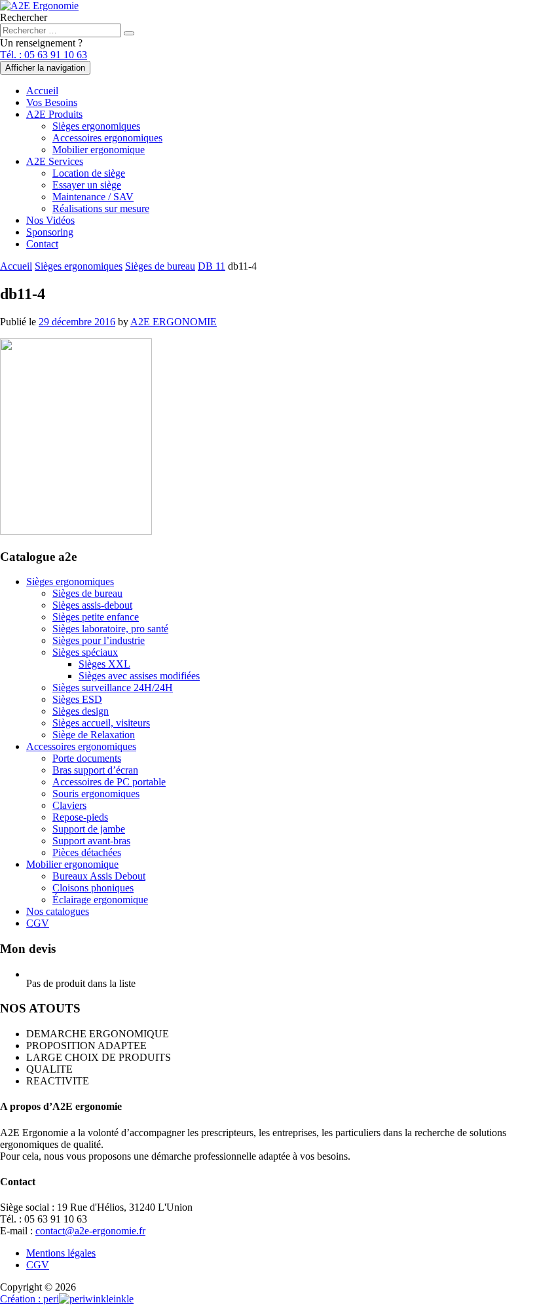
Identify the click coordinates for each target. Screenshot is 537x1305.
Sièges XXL (104, 664)
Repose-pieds (80, 817)
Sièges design (80, 711)
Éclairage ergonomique (100, 899)
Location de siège (88, 173)
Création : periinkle (67, 1298)
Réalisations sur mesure (100, 208)
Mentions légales (61, 1253)
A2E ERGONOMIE (173, 321)
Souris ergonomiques (95, 793)
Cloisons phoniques (93, 887)
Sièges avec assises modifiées (139, 675)
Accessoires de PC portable (109, 781)
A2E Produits (54, 114)
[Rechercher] (129, 33)
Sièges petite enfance (95, 616)
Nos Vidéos (50, 220)
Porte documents (86, 758)
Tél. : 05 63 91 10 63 (43, 54)
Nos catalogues (57, 911)
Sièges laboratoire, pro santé (110, 628)
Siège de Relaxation (93, 734)
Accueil (42, 90)
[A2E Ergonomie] (39, 5)
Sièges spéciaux (85, 652)
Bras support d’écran (95, 770)
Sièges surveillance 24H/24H (112, 687)
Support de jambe (88, 828)
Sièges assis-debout (92, 605)
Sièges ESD (77, 699)
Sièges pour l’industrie (98, 640)
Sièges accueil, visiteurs (101, 722)
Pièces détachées (86, 852)
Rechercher (23, 17)
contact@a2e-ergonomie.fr (90, 1230)
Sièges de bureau (160, 266)
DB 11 (211, 266)
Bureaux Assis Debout (98, 876)
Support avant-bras (91, 840)
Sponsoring (49, 232)
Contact (42, 243)
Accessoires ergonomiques (107, 137)
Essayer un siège (86, 184)
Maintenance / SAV (93, 196)
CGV (37, 923)
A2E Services (54, 161)
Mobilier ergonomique (98, 149)
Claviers (69, 805)
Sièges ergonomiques (96, 126)
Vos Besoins (51, 102)
